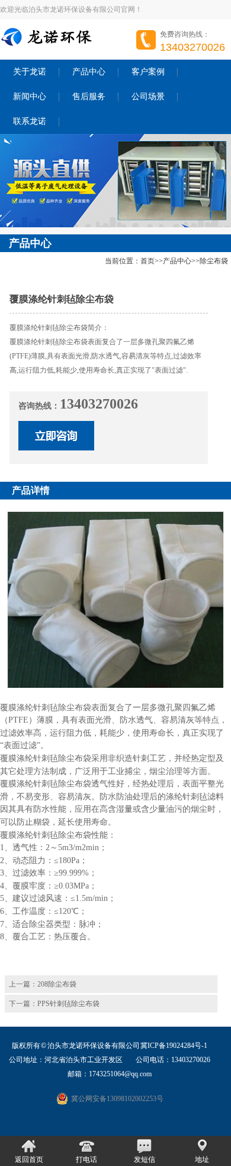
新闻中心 (29, 96)
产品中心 (88, 71)
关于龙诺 (29, 71)
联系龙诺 (29, 121)
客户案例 (148, 71)
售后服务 (88, 96)
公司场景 (148, 96)
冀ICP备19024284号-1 (173, 1045)
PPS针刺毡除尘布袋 (68, 1004)
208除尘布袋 (56, 984)
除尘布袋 (214, 261)
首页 (147, 261)
